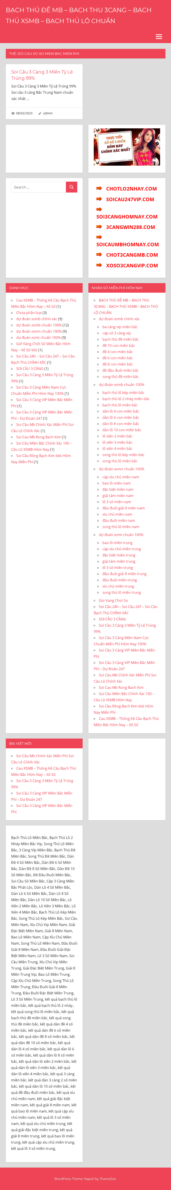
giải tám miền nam (118, 495)
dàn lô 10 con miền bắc (121, 429)
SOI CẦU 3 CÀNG (29, 368)
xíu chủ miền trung (118, 586)
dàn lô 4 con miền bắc (120, 411)
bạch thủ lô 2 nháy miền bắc (126, 398)
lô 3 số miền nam (116, 501)
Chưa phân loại (29, 312)
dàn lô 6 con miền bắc (120, 417)
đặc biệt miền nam (118, 489)
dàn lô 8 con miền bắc (120, 423)
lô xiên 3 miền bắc (117, 442)
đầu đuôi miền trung (119, 580)
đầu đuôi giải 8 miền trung (124, 573)
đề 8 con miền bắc (117, 364)
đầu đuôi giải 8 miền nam (123, 508)
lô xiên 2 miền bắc (117, 436)
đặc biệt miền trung (118, 555)
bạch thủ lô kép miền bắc (123, 392)
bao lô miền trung (117, 542)
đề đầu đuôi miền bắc (120, 370)
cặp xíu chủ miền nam (120, 477)
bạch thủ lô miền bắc (120, 405)
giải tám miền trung (118, 561)
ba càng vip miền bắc (120, 326)
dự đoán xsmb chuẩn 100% (39, 325)
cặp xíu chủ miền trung (121, 548)
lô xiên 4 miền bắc (117, 448)
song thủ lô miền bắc (120, 461)
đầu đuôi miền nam (118, 520)
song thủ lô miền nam (120, 526)
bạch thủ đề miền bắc (120, 339)
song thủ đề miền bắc (120, 376)
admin (48, 113)
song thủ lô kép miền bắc (123, 454)
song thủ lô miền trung (121, 592)
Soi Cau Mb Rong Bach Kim (38, 437)
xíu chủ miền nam (117, 514)
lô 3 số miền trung (117, 567)
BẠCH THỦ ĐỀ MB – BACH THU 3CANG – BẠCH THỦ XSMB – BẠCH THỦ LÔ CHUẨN (126, 306)
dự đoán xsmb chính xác (36, 318)
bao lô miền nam (116, 483)
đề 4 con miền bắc (117, 351)
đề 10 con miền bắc (118, 345)
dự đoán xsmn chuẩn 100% (39, 331)
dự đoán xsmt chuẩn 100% (38, 337)
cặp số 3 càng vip (116, 333)
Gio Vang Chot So (113, 600)
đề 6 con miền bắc (117, 358)
